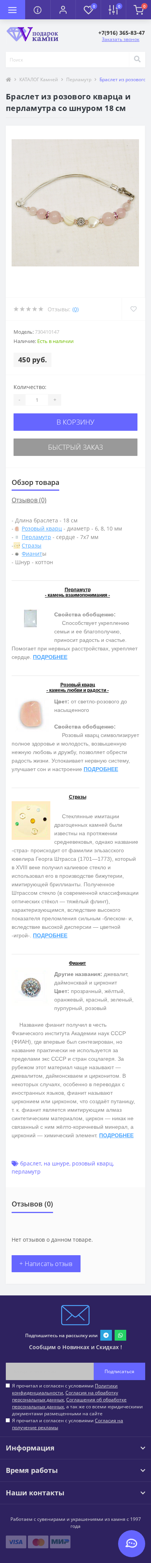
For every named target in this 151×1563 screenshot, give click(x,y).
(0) (75, 309)
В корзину (75, 422)
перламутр (26, 1171)
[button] (63, 9)
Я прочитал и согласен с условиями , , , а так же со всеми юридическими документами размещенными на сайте (77, 1399)
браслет (30, 1163)
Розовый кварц (42, 528)
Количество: (30, 387)
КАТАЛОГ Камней (38, 79)
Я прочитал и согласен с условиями (67, 1424)
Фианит (32, 553)
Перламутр (78, 79)
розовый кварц (92, 1163)
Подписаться (119, 1371)
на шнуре (56, 1163)
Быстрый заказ (75, 447)
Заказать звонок (120, 39)
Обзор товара (35, 482)
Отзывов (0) (29, 500)
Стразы (31, 545)
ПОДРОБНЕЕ (50, 657)
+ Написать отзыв (46, 1263)
